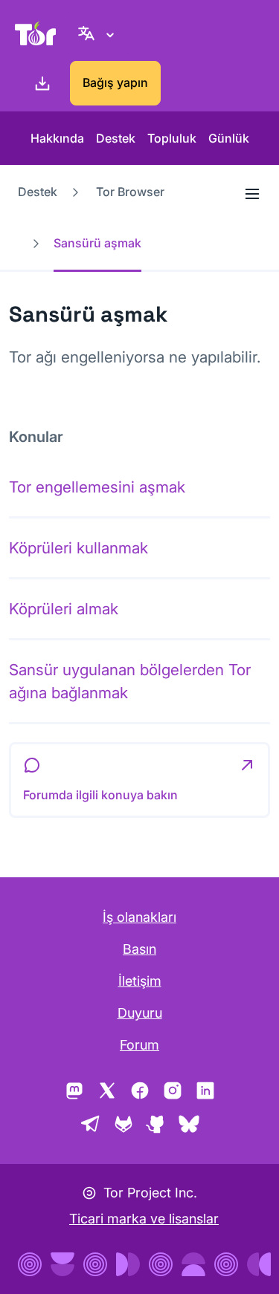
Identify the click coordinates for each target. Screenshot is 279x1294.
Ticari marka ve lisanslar (144, 1218)
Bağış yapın (115, 82)
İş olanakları (139, 917)
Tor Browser (130, 191)
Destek (115, 138)
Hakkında (57, 138)
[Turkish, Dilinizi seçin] (98, 33)
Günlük (228, 138)
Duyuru (140, 1013)
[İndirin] (39, 83)
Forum (139, 1045)
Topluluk (171, 138)
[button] (139, 780)
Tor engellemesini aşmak (97, 487)
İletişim (139, 981)
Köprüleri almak (63, 608)
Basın (139, 949)
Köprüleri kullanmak (78, 548)
